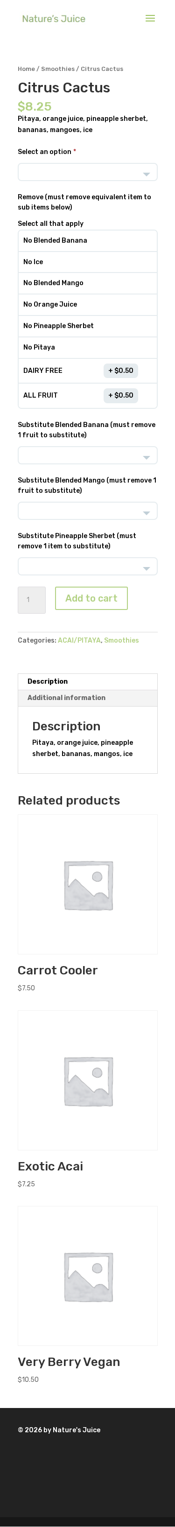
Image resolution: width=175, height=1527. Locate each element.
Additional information (66, 698)
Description (48, 682)
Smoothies (58, 68)
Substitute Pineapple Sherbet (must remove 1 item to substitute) (77, 541)
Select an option (44, 152)
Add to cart (91, 598)
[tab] (87, 682)
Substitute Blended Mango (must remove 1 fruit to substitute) (87, 485)
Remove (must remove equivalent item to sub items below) (84, 202)
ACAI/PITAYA (79, 640)
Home (26, 68)
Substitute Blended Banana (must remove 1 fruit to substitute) (86, 430)
